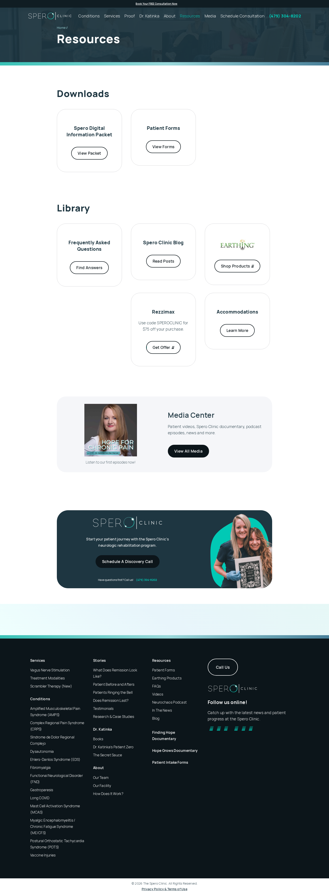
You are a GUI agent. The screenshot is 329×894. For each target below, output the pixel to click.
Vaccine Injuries (43, 855)
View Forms (163, 146)
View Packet (89, 153)
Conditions (40, 698)
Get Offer (162, 347)
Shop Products (236, 266)
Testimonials (103, 708)
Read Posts (163, 261)
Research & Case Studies (113, 716)
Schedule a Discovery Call (127, 561)
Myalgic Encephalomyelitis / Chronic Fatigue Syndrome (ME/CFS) (52, 826)
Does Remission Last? (111, 700)
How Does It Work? (108, 793)
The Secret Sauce (107, 755)
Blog (155, 718)
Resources (161, 660)
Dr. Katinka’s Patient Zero (113, 746)
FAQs (156, 686)
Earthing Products (167, 678)
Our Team (101, 777)
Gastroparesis (41, 789)
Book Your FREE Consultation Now (156, 3)
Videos (157, 694)
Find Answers (89, 267)
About (98, 767)
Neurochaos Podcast (169, 702)
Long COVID (39, 797)
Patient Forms (163, 670)
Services (37, 660)
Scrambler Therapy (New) (51, 686)
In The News (162, 710)
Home (61, 27)
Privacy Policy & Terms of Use (164, 889)
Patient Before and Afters (113, 684)
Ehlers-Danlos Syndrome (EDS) (55, 759)
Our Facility (102, 785)
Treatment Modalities (47, 678)
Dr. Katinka (102, 729)
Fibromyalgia (40, 767)
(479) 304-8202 (146, 580)
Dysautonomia (42, 751)
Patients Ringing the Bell (112, 692)
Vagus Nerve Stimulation (50, 670)
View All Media (188, 451)
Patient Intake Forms (170, 762)
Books (98, 738)
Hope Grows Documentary (175, 750)
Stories (99, 660)
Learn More (237, 330)
